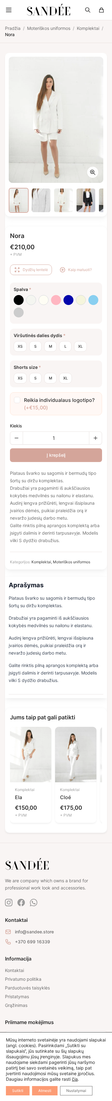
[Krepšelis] (101, 10)
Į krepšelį (56, 455)
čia (75, 1079)
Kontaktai (14, 970)
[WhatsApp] (33, 902)
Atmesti (44, 1090)
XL (80, 346)
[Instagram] (8, 902)
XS (20, 346)
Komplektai (41, 562)
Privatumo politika (23, 979)
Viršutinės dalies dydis (40, 335)
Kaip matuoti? (80, 269)
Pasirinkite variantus (30, 768)
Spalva (22, 289)
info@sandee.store (34, 931)
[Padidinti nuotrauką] (92, 172)
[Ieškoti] (87, 10)
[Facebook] (21, 902)
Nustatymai (76, 1090)
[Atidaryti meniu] (8, 10)
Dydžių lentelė (35, 269)
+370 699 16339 (32, 941)
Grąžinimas (16, 1005)
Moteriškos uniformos (71, 562)
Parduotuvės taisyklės (27, 987)
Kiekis (16, 425)
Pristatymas (17, 996)
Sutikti (17, 1090)
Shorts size (27, 367)
